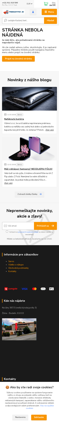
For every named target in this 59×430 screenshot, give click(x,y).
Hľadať (50, 20)
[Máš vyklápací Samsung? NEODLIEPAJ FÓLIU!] (29, 148)
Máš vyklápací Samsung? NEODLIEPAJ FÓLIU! (28, 169)
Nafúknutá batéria (14, 119)
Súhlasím (39, 417)
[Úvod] (13, 12)
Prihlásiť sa (43, 225)
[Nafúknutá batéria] (29, 99)
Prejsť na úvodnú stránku (18, 58)
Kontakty (12, 271)
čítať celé (49, 130)
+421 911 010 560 (10, 3)
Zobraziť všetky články (27, 194)
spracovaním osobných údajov (28, 232)
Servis (19, 114)
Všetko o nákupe (15, 264)
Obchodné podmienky (18, 268)
